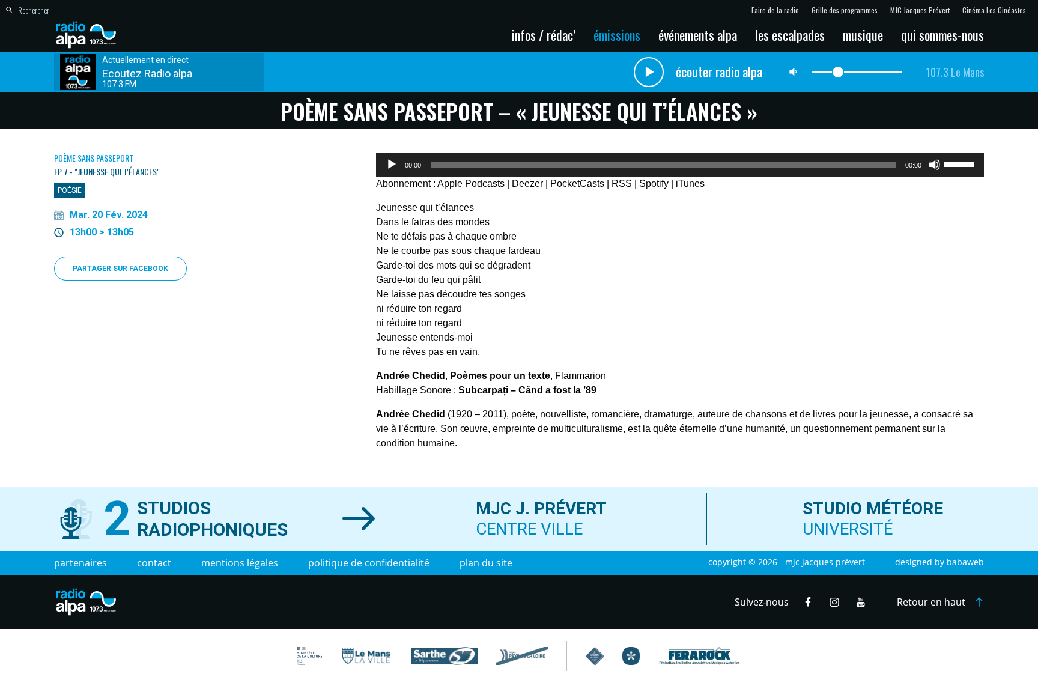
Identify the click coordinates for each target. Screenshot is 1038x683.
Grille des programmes (845, 10)
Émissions (616, 34)
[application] (680, 165)
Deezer (527, 183)
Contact (154, 562)
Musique (863, 34)
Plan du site (486, 562)
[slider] (961, 163)
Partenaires (80, 562)
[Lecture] (392, 165)
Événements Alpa (697, 34)
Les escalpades (790, 34)
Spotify (654, 183)
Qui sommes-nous (942, 34)
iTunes (690, 183)
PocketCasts (577, 183)
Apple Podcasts (471, 183)
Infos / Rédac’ (543, 34)
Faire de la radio (775, 10)
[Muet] (935, 165)
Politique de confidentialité (368, 562)
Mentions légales (239, 562)
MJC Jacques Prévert (920, 10)
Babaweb (965, 562)
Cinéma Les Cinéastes (994, 10)
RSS (622, 183)
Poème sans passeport (93, 157)
